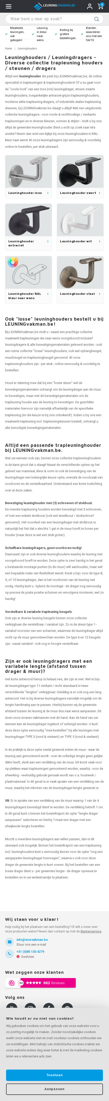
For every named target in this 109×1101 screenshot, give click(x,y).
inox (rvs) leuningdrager (57, 89)
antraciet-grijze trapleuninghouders (74, 95)
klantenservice (91, 931)
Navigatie (8, 6)
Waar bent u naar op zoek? (96, 19)
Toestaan (54, 1075)
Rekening (89, 6)
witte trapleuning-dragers (36, 102)
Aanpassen (54, 1089)
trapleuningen (33, 82)
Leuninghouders (27, 48)
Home (8, 48)
